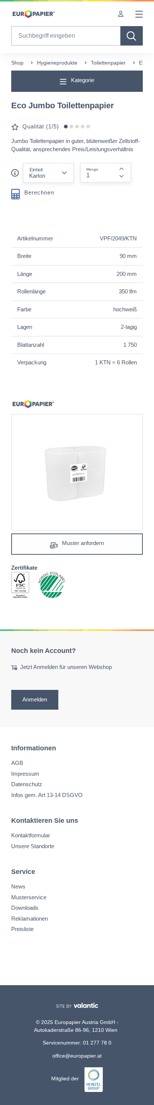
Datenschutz (26, 784)
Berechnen (38, 192)
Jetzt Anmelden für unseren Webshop (66, 667)
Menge (92, 169)
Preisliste (22, 929)
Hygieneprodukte (57, 63)
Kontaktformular (30, 835)
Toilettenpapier (108, 63)
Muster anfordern (82, 543)
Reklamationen (29, 918)
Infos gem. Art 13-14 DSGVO (47, 795)
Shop (17, 63)
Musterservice (28, 897)
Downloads (24, 908)
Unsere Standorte (32, 846)
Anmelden (34, 700)
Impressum (25, 774)
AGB (17, 763)
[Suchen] (131, 36)
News (18, 886)
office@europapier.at (77, 1056)
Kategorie (82, 80)
